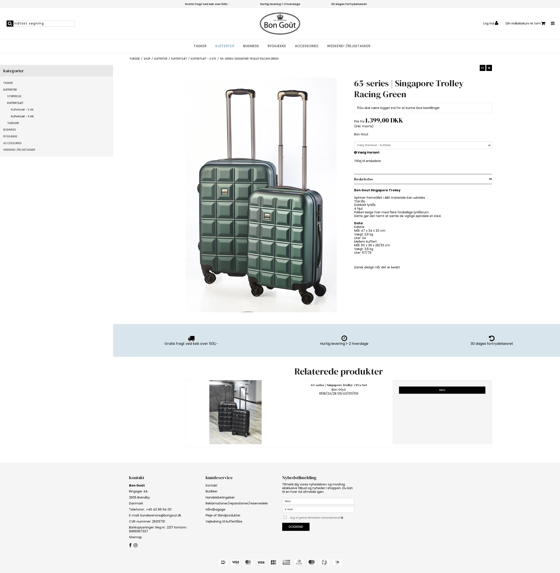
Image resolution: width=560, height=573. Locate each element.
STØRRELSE (14, 96)
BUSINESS (251, 46)
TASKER (200, 46)
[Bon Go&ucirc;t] (280, 24)
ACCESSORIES (306, 46)
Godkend (296, 527)
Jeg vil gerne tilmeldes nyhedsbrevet (322, 516)
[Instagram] (135, 545)
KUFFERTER (224, 46)
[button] (482, 68)
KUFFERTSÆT (15, 103)
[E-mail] (318, 509)
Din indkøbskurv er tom (523, 23)
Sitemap (135, 537)
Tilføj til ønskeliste (367, 161)
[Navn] (318, 501)
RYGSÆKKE (277, 46)
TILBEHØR (13, 123)
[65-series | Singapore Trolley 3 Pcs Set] (235, 412)
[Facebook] (130, 545)
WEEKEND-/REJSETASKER (348, 46)
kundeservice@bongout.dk (160, 515)
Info (442, 390)
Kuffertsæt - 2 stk (22, 109)
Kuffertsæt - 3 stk (22, 116)
